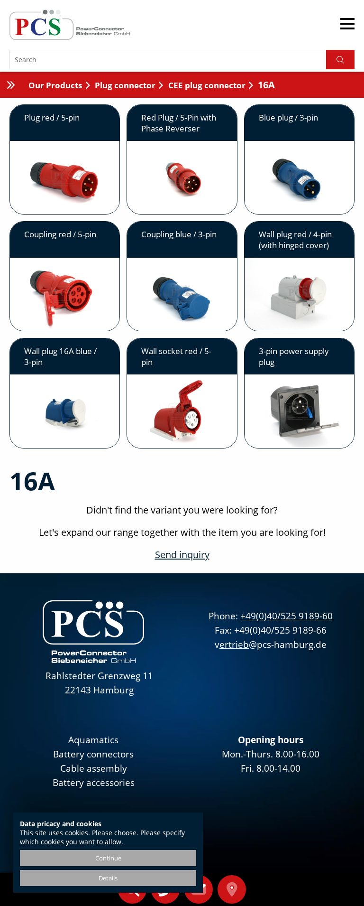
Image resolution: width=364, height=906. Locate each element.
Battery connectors (93, 754)
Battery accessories (94, 782)
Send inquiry (182, 554)
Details (108, 878)
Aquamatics (93, 740)
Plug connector (125, 85)
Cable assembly (93, 768)
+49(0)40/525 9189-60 (286, 616)
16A (266, 84)
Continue (108, 858)
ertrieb (234, 644)
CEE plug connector (207, 85)
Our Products (55, 85)
